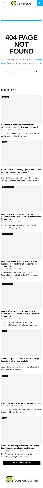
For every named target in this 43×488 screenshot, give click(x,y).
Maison (5, 418)
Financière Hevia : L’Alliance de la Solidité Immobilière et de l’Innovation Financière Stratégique (19, 263)
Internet (5, 375)
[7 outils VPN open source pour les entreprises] (21, 387)
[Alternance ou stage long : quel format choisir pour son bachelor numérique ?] (21, 153)
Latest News (8, 90)
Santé (4, 331)
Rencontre (5, 97)
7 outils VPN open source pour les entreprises (21, 403)
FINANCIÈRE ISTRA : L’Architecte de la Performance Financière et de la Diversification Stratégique (21, 313)
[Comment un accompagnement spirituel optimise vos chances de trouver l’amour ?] (21, 109)
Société (5, 142)
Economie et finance (8, 186)
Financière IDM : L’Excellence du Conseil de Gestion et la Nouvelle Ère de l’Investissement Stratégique (21, 216)
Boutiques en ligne (8, 234)
